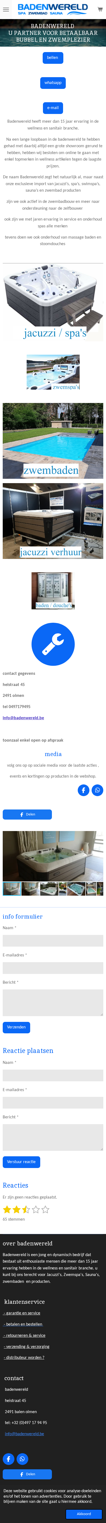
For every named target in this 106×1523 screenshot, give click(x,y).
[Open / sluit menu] (6, 9)
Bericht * (11, 982)
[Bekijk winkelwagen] (100, 9)
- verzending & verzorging (26, 1347)
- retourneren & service (24, 1336)
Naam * (10, 928)
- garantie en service (21, 1313)
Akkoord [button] (84, 1514)
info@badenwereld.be (23, 718)
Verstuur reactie (21, 1162)
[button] (98, 836)
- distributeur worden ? (24, 1358)
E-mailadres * (15, 955)
